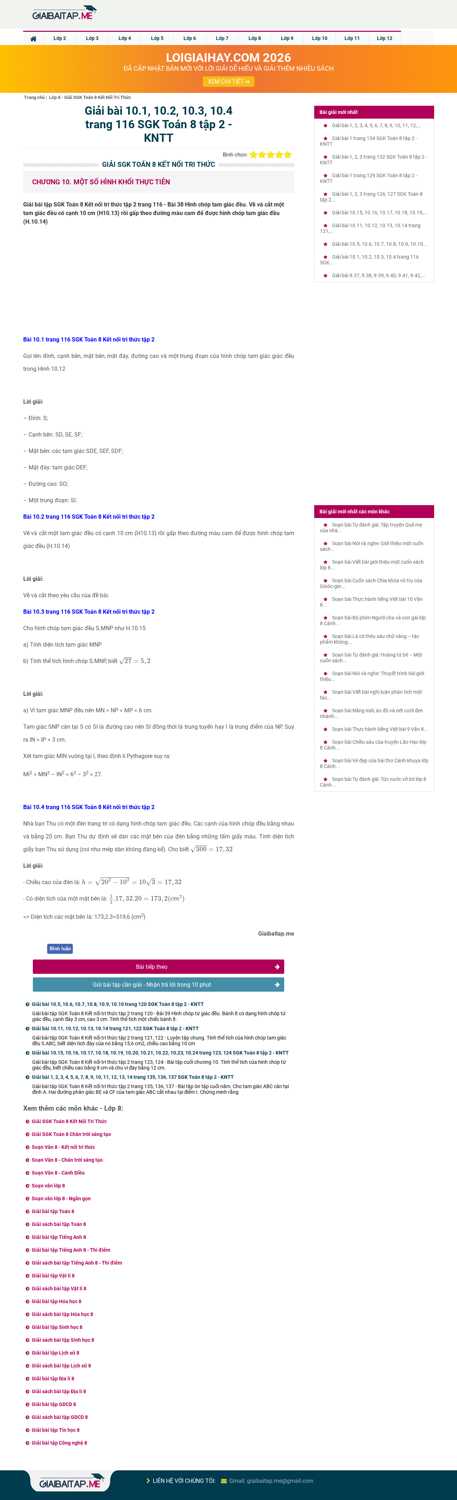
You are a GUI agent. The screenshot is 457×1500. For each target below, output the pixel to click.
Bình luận (60, 948)
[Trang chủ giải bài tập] (64, 19)
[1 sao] (253, 154)
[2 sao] (262, 154)
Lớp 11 (352, 38)
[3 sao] (270, 154)
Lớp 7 (222, 38)
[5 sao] (287, 154)
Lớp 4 (125, 38)
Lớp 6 (190, 38)
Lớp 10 (319, 38)
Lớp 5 (157, 38)
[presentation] (135, 661)
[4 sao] (279, 154)
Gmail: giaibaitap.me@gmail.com (271, 1480)
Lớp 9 (287, 38)
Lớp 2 (60, 38)
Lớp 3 (92, 38)
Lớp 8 (254, 38)
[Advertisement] (159, 283)
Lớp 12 (384, 38)
